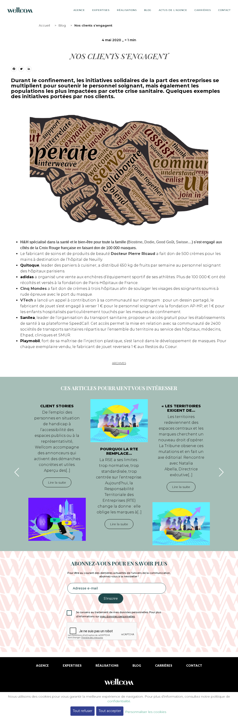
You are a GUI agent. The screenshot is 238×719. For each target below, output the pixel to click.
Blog (62, 25)
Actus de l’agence (173, 10)
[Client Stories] (57, 519)
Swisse (182, 242)
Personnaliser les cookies (145, 712)
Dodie (149, 242)
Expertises (100, 10)
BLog (147, 10)
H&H (24, 242)
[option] (57, 470)
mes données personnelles (117, 616)
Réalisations (127, 10)
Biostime (135, 242)
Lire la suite (57, 482)
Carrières (203, 10)
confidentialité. (119, 701)
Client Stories (57, 406)
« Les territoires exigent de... (181, 408)
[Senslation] (119, 683)
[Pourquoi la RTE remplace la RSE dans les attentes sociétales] (119, 420)
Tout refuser (82, 711)
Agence (79, 10)
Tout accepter (110, 711)
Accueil (44, 25)
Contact (224, 10)
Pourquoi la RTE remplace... (119, 451)
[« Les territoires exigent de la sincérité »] (181, 523)
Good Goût (165, 242)
